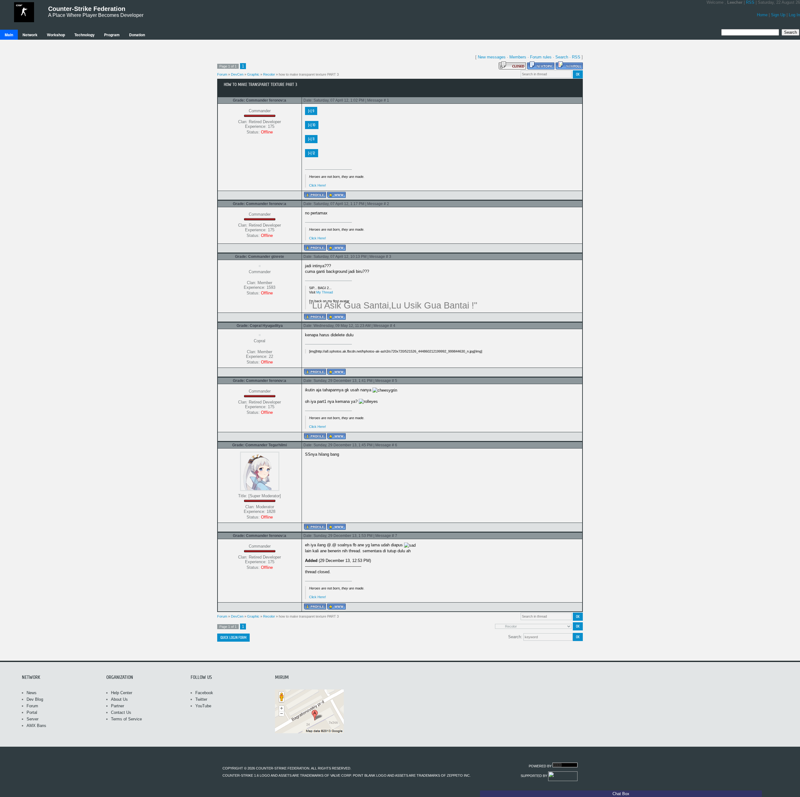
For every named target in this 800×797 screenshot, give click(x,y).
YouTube (203, 706)
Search (561, 57)
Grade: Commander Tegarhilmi (259, 445)
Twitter (201, 699)
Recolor (269, 74)
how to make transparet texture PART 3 (309, 74)
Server (32, 719)
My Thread (324, 292)
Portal (32, 712)
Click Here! (317, 185)
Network (30, 35)
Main (9, 35)
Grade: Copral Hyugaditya (260, 325)
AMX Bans (36, 725)
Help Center (121, 692)
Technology (84, 35)
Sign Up (778, 15)
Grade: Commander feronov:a (259, 100)
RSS (750, 2)
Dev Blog (35, 699)
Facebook (204, 692)
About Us (119, 699)
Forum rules (541, 57)
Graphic (253, 74)
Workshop (56, 35)
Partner (117, 706)
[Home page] (336, 195)
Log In (794, 15)
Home (762, 15)
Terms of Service (126, 719)
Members (517, 57)
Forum (222, 74)
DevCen (237, 74)
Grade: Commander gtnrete (259, 256)
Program (112, 35)
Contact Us (121, 712)
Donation (137, 35)
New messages (492, 57)
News (32, 692)
